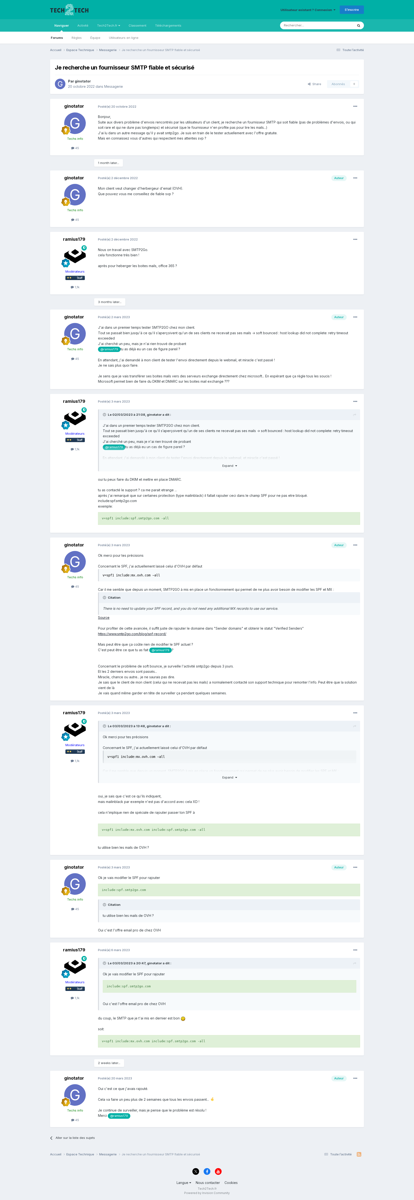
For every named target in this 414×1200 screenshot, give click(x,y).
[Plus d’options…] (355, 106)
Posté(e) (117, 106)
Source (103, 617)
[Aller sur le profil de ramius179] (75, 256)
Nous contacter (208, 1183)
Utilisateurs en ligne (123, 38)
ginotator (83, 81)
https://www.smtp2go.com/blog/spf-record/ (132, 634)
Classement (137, 25)
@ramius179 (109, 349)
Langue (183, 1183)
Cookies (231, 1183)
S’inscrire (352, 10)
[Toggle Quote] (105, 414)
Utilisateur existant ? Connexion (307, 10)
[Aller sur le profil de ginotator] (60, 84)
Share (315, 84)
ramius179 (74, 239)
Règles (77, 38)
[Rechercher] (358, 25)
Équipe (95, 38)
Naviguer (61, 25)
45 (76, 148)
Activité (82, 25)
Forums (57, 38)
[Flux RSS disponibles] (359, 1154)
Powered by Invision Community (207, 1193)
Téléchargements (168, 25)
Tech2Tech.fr (107, 25)
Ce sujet (341, 25)
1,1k (77, 287)
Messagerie (113, 86)
